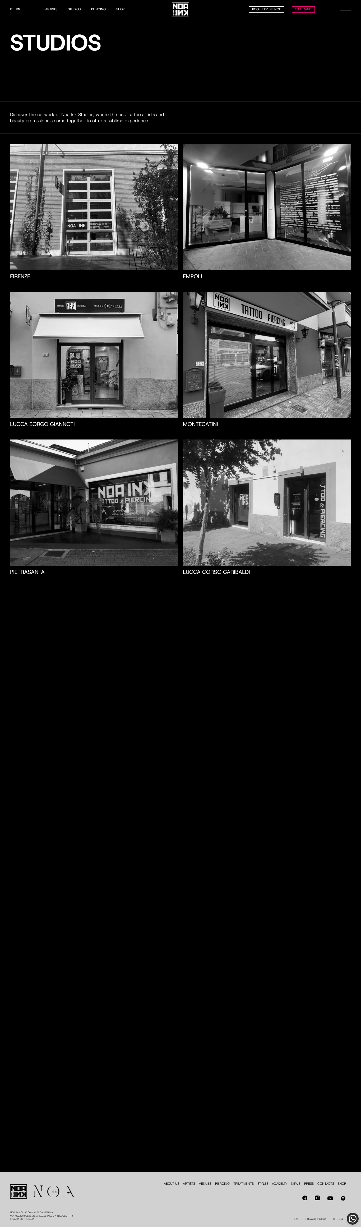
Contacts (325, 1183)
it (11, 9)
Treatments (243, 1183)
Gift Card (303, 9)
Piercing (98, 9)
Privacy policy (316, 1219)
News (295, 1183)
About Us (171, 1183)
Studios (74, 9)
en (18, 9)
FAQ (296, 1219)
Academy (279, 1183)
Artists (51, 9)
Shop (120, 9)
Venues (205, 1183)
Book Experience (266, 9)
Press (309, 1183)
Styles (262, 1183)
